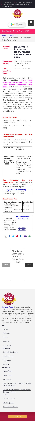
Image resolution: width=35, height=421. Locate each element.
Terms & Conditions (10, 352)
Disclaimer (7, 360)
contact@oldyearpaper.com (24, 2)
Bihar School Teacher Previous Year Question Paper (17, 391)
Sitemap (6, 364)
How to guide (8, 403)
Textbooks (7, 379)
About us (6, 333)
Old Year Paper (7, 307)
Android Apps (23, 219)
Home (3, 36)
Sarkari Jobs (13, 36)
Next (29, 265)
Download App (9, 399)
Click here (22, 228)
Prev (6, 265)
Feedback (7, 341)
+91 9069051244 (7, 2)
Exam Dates (7, 375)
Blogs (5, 337)
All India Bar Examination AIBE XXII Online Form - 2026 (17, 256)
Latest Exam (7, 371)
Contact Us (7, 346)
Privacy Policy (8, 356)
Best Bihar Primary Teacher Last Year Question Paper (17, 385)
